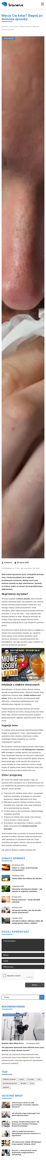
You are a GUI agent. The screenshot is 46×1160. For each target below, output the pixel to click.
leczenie (30, 1079)
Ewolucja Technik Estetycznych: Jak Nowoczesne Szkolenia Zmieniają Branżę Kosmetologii (25, 1124)
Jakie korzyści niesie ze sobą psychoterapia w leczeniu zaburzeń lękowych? (25, 1105)
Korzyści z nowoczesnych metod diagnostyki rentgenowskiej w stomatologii (24, 1152)
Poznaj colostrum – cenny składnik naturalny (26, 901)
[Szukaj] (41, 997)
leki (39, 1079)
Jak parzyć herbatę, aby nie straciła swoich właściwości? (26, 911)
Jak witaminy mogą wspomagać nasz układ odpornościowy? (26, 1114)
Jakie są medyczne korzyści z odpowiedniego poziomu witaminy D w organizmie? (26, 1133)
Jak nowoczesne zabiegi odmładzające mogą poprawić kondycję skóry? (26, 1143)
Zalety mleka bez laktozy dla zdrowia (27, 878)
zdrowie (6, 1087)
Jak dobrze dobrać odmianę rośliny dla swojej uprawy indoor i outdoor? (27, 922)
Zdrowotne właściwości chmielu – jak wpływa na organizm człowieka (27, 890)
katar (21, 1079)
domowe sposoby (9, 1079)
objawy (24, 1083)
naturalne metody (10, 1083)
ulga (32, 1083)
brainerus (8, 562)
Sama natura (9, 38)
